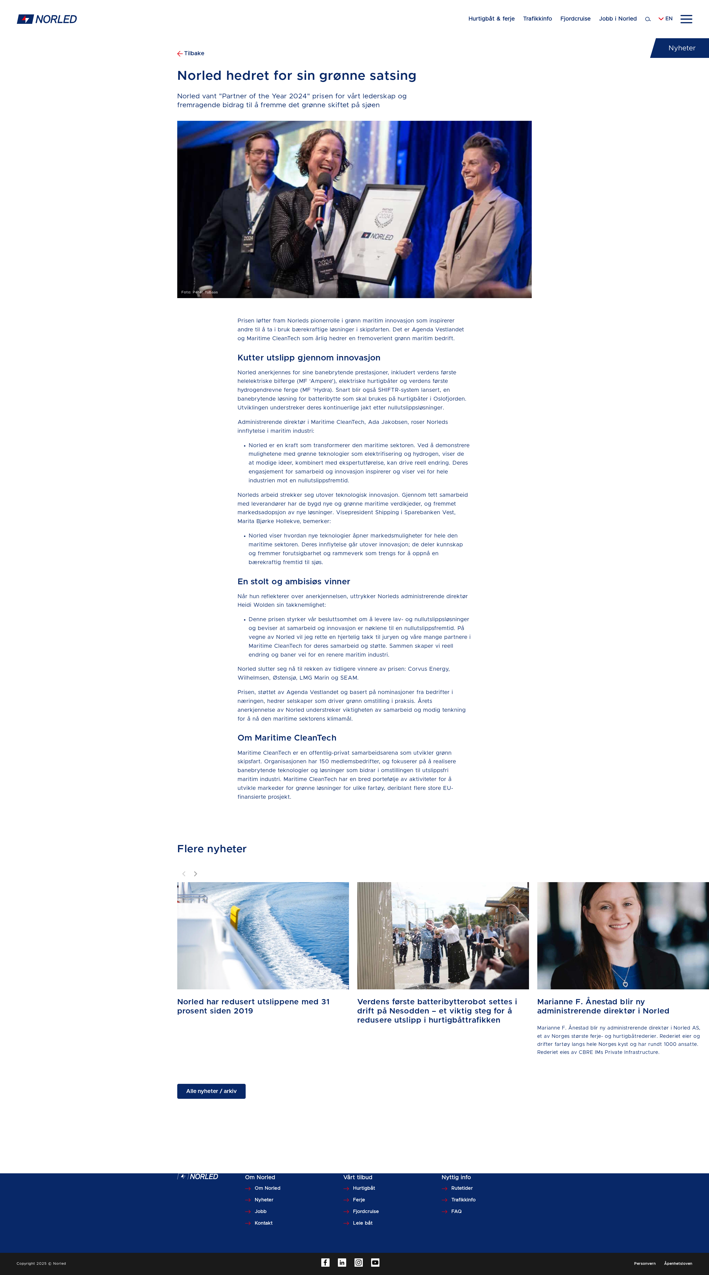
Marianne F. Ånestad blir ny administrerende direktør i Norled (603, 1006)
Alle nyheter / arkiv (211, 1091)
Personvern (645, 1264)
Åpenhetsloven (678, 1264)
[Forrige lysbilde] (184, 874)
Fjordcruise (576, 19)
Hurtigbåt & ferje (492, 19)
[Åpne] (686, 19)
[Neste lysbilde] (195, 874)
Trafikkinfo (537, 19)
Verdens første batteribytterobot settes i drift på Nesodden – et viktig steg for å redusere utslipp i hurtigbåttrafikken (437, 1011)
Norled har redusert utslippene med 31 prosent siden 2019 (253, 1006)
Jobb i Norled (618, 19)
